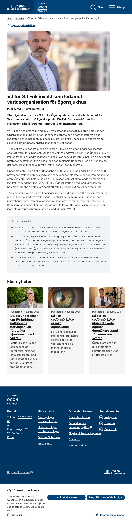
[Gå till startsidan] (18, 7)
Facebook (110, 429)
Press (10, 437)
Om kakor (16, 515)
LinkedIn (109, 423)
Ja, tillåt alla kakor (66, 497)
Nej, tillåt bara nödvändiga (105, 497)
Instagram (110, 417)
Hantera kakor (77, 445)
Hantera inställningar (112, 515)
